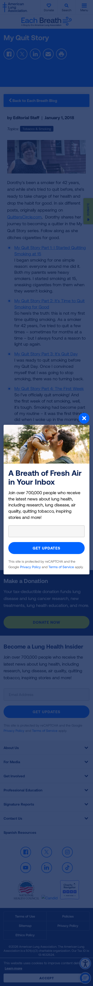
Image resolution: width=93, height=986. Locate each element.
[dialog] (46, 493)
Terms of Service (61, 567)
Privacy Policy (30, 567)
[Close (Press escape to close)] (46, 419)
